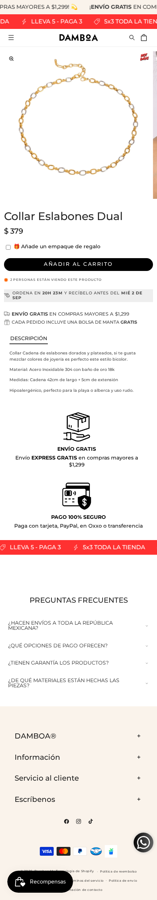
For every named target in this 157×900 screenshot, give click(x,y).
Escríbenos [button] (35, 799)
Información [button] (37, 757)
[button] (11, 37)
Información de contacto (81, 890)
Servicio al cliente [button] (47, 778)
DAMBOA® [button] (35, 736)
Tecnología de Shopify (75, 871)
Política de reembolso (118, 871)
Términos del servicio (86, 880)
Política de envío (123, 880)
